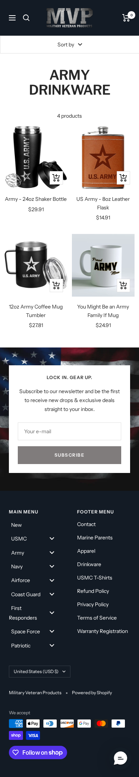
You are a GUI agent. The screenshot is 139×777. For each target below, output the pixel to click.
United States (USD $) (36, 671)
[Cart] (126, 18)
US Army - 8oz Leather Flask (103, 203)
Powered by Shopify (92, 692)
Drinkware (89, 564)
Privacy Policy (93, 604)
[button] (120, 758)
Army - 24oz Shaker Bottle (36, 199)
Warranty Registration (102, 631)
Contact (86, 524)
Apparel (86, 551)
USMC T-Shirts (94, 577)
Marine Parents (95, 537)
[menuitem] (35, 524)
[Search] (26, 17)
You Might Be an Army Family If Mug (103, 310)
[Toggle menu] (52, 538)
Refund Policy (93, 591)
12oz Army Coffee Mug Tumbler (36, 310)
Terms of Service (97, 617)
